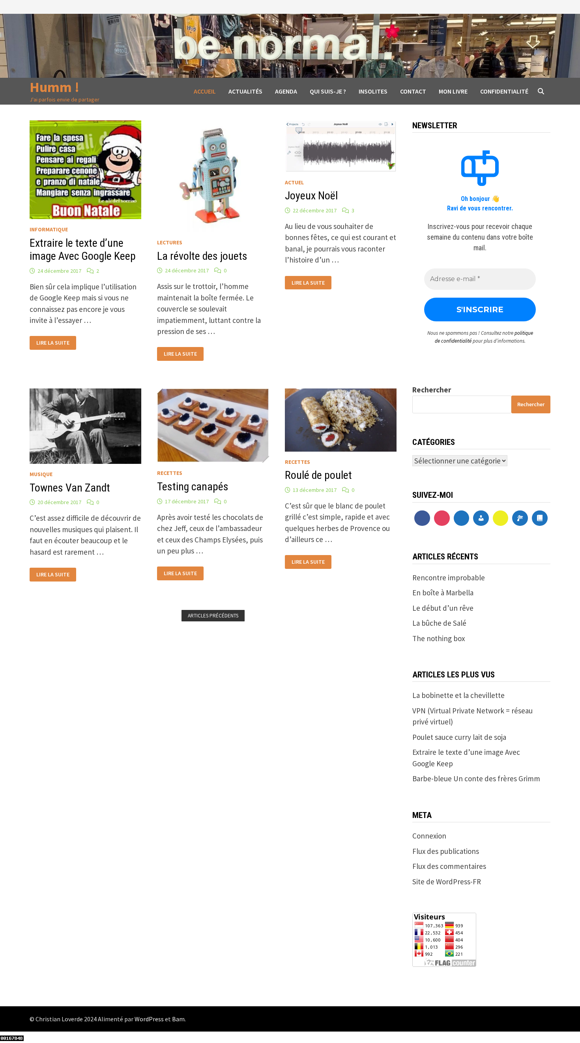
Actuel (294, 182)
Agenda (286, 91)
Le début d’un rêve (442, 608)
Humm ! (54, 87)
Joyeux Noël (311, 195)
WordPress (149, 1019)
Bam (178, 1019)
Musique (41, 474)
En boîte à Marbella (442, 592)
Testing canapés (192, 486)
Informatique (49, 229)
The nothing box (438, 638)
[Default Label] (461, 518)
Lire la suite (52, 343)
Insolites (373, 91)
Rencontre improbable (448, 577)
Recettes (169, 472)
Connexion (429, 835)
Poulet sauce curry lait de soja (459, 737)
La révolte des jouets (202, 256)
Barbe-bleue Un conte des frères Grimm (476, 778)
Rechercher (431, 389)
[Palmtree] (520, 518)
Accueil (205, 91)
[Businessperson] (481, 518)
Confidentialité (504, 91)
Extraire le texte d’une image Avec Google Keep (83, 249)
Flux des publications (445, 851)
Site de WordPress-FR (446, 881)
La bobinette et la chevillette (458, 695)
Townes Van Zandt (70, 487)
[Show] (501, 518)
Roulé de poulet (318, 475)
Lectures (169, 242)
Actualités (245, 91)
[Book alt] (540, 518)
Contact (413, 91)
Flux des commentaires (449, 866)
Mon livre (453, 91)
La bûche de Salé (439, 623)
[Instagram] (442, 518)
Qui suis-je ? (328, 91)
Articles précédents (213, 615)
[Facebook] (422, 518)
